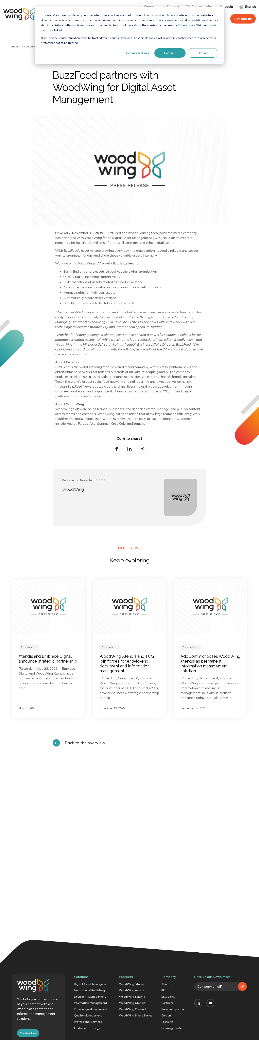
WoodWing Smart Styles (135, 1015)
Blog (164, 990)
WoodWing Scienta (132, 996)
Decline (202, 53)
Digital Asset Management (92, 984)
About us (167, 984)
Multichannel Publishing (89, 990)
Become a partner (173, 1009)
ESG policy (168, 996)
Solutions (81, 977)
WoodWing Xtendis (132, 1003)
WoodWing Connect (132, 1009)
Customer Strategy (87, 1028)
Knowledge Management (90, 1009)
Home (15, 46)
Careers (166, 1015)
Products (126, 977)
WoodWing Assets (131, 990)
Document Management (90, 996)
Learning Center (172, 1028)
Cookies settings (137, 53)
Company (29, 46)
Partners (167, 1003)
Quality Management (88, 1015)
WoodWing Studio (131, 984)
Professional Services (88, 1022)
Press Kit (167, 1022)
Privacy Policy (186, 25)
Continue (170, 53)
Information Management (90, 1003)
